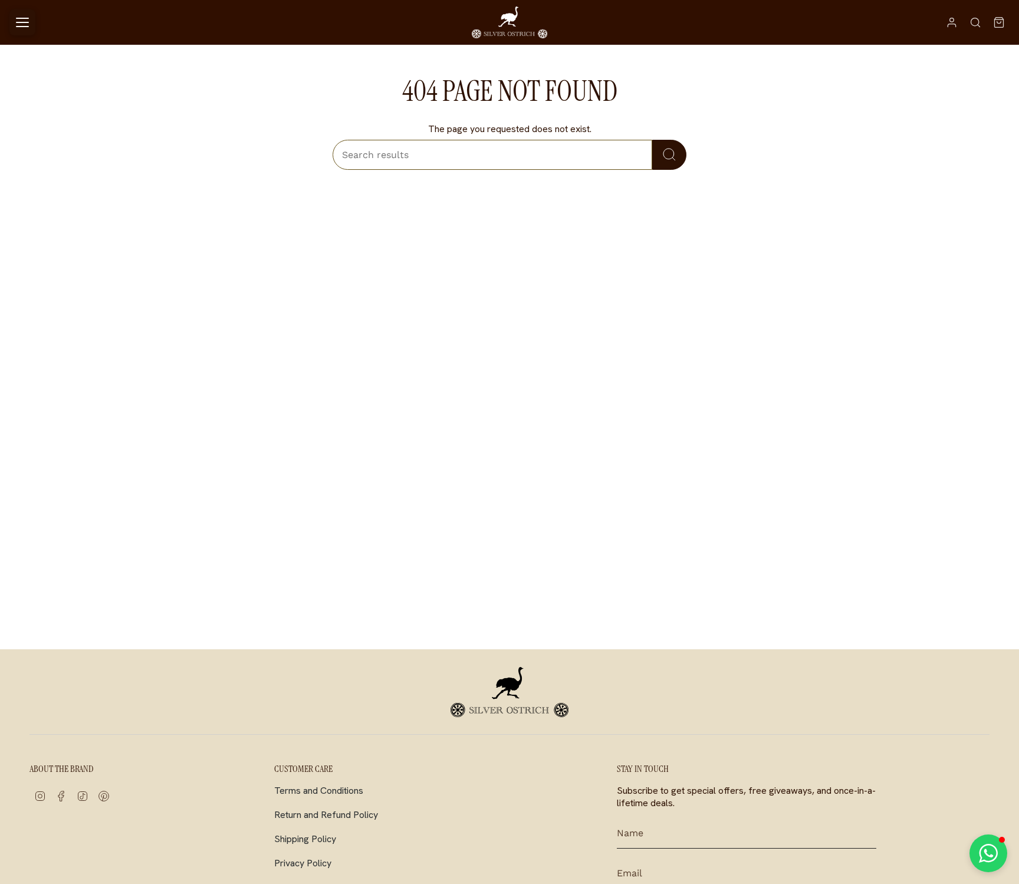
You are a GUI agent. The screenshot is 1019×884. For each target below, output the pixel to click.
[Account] (952, 22)
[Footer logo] (509, 692)
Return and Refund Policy (326, 815)
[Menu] (22, 22)
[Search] (975, 22)
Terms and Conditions (318, 790)
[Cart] (999, 22)
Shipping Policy (305, 839)
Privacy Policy (302, 863)
